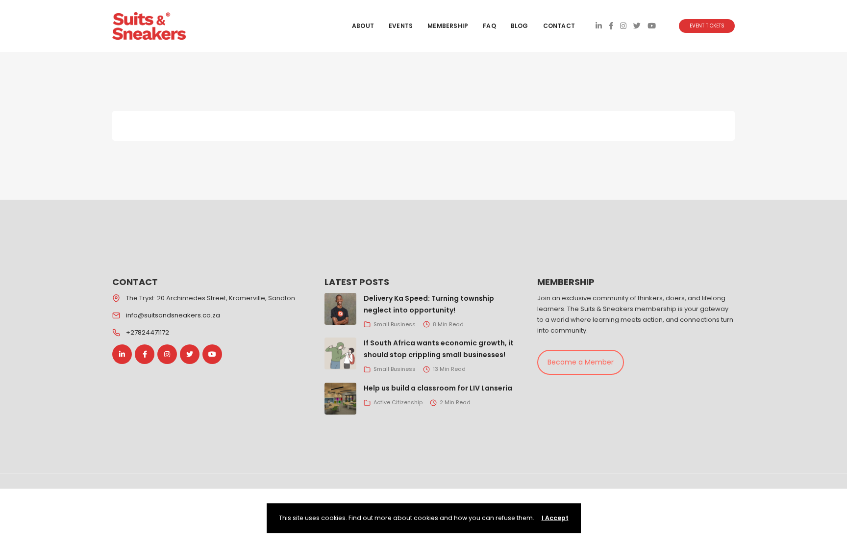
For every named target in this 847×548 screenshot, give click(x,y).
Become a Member (581, 362)
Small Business (395, 324)
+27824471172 (147, 332)
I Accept (555, 518)
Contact (559, 26)
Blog (519, 26)
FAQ (489, 26)
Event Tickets (707, 26)
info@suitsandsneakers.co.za (173, 315)
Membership (447, 26)
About (363, 26)
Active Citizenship (398, 402)
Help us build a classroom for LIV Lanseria (438, 388)
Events (401, 26)
